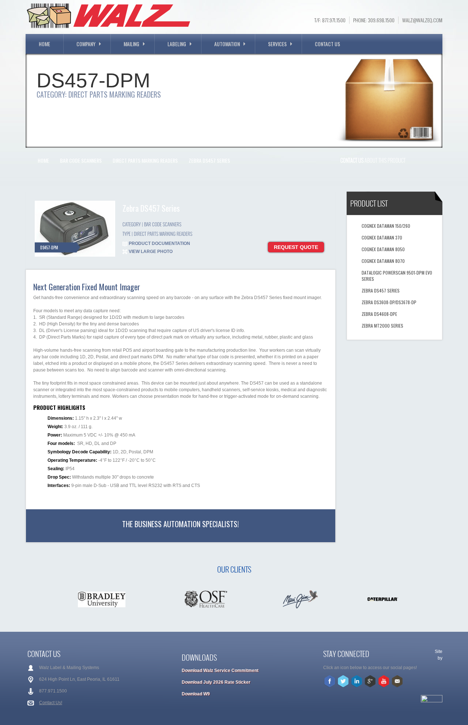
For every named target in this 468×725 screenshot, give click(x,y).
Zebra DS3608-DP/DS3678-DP (389, 302)
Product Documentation (159, 243)
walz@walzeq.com (422, 20)
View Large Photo (151, 251)
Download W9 (196, 693)
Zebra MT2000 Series (382, 325)
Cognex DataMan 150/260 (386, 226)
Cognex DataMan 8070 (383, 261)
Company (85, 44)
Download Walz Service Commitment (220, 670)
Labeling (176, 44)
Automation (227, 44)
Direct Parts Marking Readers (145, 160)
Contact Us (327, 44)
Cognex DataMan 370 (382, 237)
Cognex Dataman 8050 (383, 249)
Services (277, 44)
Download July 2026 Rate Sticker (216, 682)
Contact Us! (50, 702)
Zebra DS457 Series (209, 160)
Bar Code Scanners (81, 160)
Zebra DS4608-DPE (379, 314)
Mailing (131, 44)
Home (44, 44)
